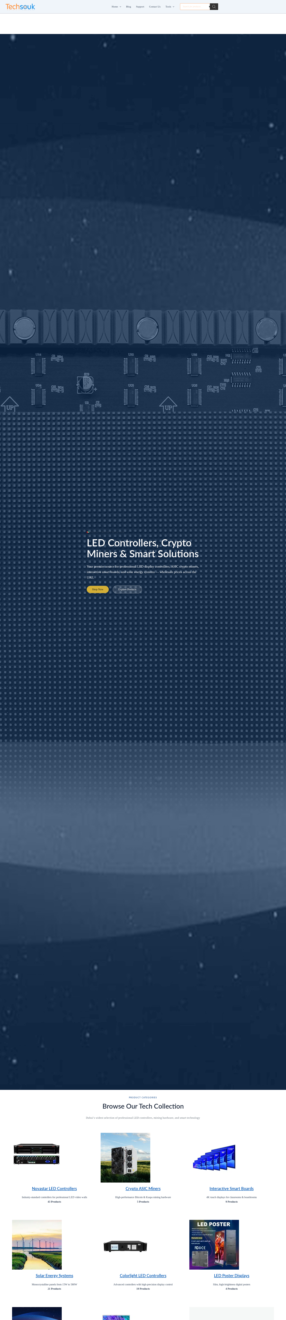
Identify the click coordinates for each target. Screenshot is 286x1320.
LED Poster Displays (231, 1276)
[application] (119, 6)
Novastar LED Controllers (54, 1189)
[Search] (214, 6)
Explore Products (127, 589)
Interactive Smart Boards (232, 1189)
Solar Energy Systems (54, 1276)
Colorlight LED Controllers (143, 1276)
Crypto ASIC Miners (143, 1189)
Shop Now (97, 589)
